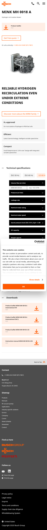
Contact (4, 427)
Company (5, 415)
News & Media (6, 421)
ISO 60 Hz (29, 175)
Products (4, 398)
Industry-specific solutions (10, 410)
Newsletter (5, 424)
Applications (6, 407)
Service (4, 413)
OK (23, 287)
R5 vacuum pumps (7, 404)
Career (4, 418)
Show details (34, 280)
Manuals (4, 401)
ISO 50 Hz (15, 175)
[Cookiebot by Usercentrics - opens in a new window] (34, 241)
